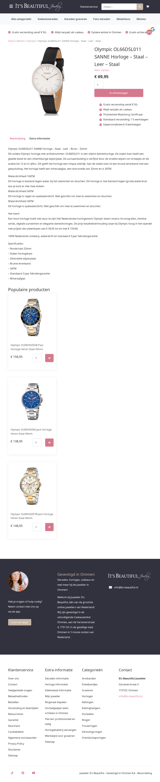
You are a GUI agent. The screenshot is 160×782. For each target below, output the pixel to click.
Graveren (87, 690)
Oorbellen (88, 714)
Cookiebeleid (15, 732)
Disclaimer (14, 749)
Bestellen (13, 702)
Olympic (31, 40)
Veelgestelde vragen (20, 690)
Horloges (87, 696)
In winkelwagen (119, 93)
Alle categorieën (21, 19)
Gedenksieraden (48, 19)
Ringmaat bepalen (56, 702)
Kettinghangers (91, 708)
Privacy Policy (16, 743)
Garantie (13, 720)
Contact (12, 684)
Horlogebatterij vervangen (60, 730)
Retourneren (15, 714)
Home (11, 40)
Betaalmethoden (18, 696)
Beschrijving (17, 138)
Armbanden (89, 678)
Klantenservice (89, 6)
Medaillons (123, 19)
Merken (141, 19)
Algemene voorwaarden (22, 737)
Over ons (13, 678)
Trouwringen (89, 726)
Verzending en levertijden (23, 708)
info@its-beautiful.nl (131, 696)
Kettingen (87, 702)
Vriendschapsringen (94, 737)
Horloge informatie (56, 684)
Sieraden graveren (75, 19)
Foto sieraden (101, 19)
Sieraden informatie (57, 678)
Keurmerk (14, 726)
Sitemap (13, 755)
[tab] (17, 138)
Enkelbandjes (90, 684)
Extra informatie (39, 138)
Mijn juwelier (52, 696)
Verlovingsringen (92, 732)
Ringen (86, 720)
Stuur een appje (19, 622)
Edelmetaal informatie (58, 690)
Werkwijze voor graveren (60, 736)
